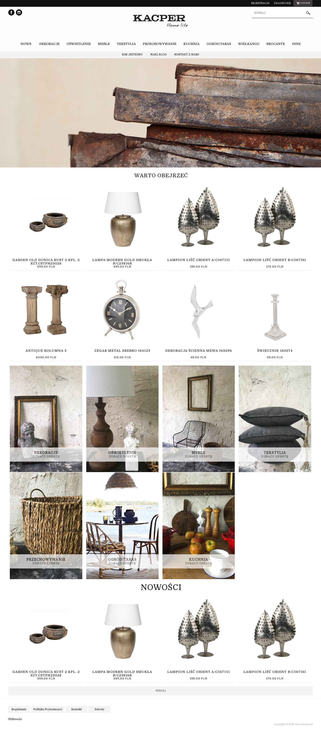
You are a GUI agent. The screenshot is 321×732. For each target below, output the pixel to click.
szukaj (308, 13)
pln (305, 3)
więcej (160, 690)
